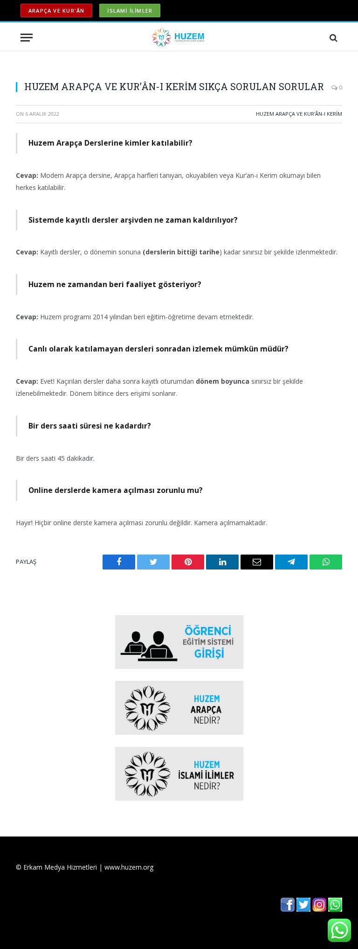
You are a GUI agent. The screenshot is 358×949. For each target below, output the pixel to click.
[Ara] (332, 37)
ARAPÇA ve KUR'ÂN (56, 10)
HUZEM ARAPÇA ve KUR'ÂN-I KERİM (299, 113)
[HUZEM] (179, 37)
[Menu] (27, 37)
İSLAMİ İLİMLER (129, 10)
